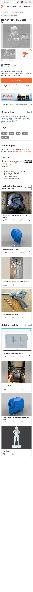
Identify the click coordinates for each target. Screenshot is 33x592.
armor (18, 133)
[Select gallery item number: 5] (19, 310)
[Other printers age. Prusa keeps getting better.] (16, 97)
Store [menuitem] (15, 6)
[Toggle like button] (4, 220)
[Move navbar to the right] (31, 6)
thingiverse (5, 137)
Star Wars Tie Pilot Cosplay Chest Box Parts (16, 418)
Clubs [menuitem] (20, 6)
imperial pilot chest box (11, 386)
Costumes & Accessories (17, 12)
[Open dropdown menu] (30, 19)
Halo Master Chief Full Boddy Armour (16, 282)
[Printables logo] (2, 6)
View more (27, 187)
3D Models (5, 12)
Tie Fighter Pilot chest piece (13, 353)
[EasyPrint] (18, 2)
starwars (4, 133)
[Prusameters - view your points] (22, 2)
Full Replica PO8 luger (11, 314)
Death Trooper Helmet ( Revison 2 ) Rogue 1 (15, 216)
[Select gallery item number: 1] (14, 245)
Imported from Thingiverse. (22, 151)
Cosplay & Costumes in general (10, 15)
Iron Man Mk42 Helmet (11, 249)
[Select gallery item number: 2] (15, 310)
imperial (25, 133)
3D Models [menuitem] (8, 6)
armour (12, 133)
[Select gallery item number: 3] (17, 245)
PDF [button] (29, 112)
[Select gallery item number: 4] (18, 245)
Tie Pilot (6, 451)
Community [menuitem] (28, 6)
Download (17, 80)
